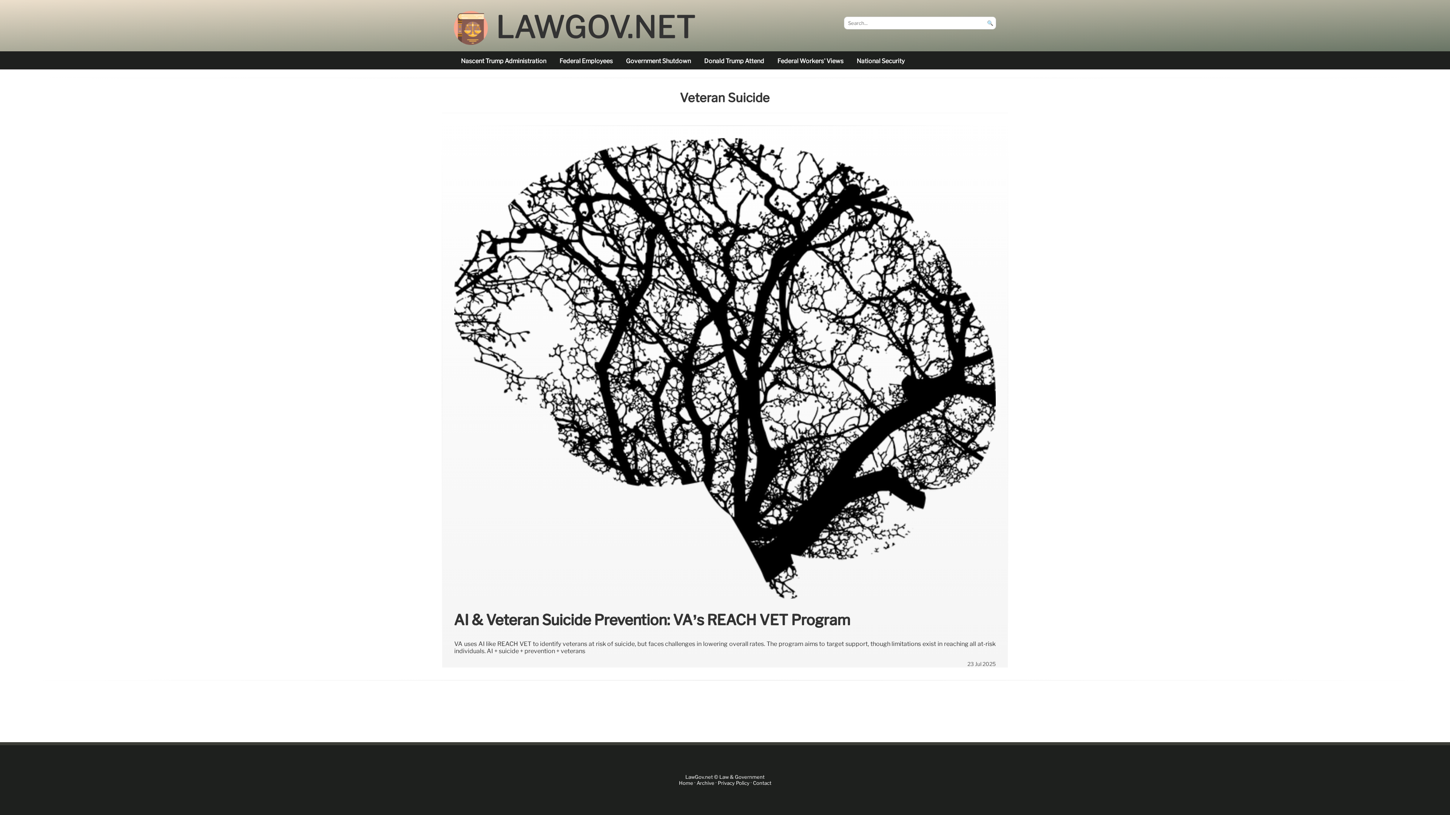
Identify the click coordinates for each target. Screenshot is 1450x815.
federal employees (586, 61)
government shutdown (658, 61)
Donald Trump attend (734, 61)
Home (686, 783)
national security (881, 61)
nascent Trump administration (503, 61)
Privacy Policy (734, 783)
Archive (705, 783)
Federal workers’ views (810, 61)
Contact (762, 783)
